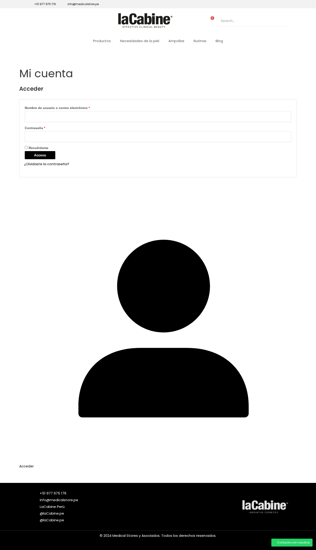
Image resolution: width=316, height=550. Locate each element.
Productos (102, 40)
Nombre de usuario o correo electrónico (66, 107)
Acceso (40, 155)
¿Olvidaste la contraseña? (46, 164)
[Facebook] (262, 4)
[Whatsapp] (286, 4)
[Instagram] (270, 4)
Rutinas (200, 40)
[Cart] (211, 19)
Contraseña (44, 127)
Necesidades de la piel (139, 40)
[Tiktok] (278, 4)
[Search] (282, 20)
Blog (219, 40)
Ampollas (176, 40)
